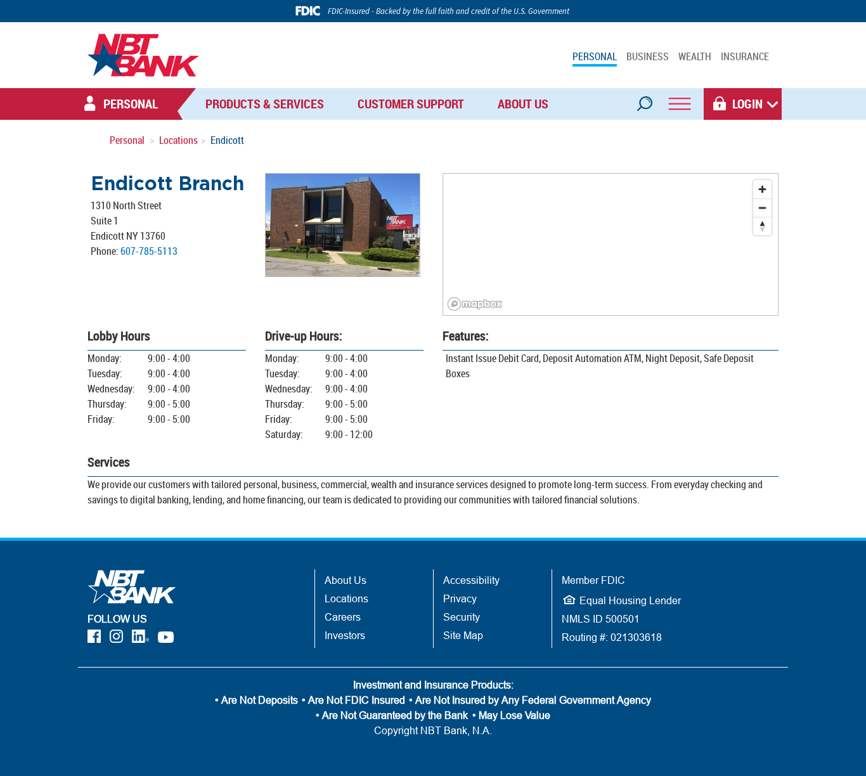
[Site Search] (644, 99)
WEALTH (694, 56)
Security (461, 617)
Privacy (460, 598)
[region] (610, 244)
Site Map (463, 635)
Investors (345, 635)
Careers (343, 617)
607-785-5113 (149, 251)
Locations (178, 140)
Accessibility (471, 580)
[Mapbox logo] (475, 304)
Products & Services (264, 103)
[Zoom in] (762, 189)
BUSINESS (647, 56)
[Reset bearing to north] (762, 226)
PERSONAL (594, 56)
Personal (127, 140)
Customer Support (411, 103)
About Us (523, 103)
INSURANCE (745, 56)
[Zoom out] (762, 207)
